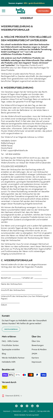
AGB (24, 411)
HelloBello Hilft (8, 362)
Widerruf (32, 411)
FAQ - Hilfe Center (10, 341)
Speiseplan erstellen (11, 349)
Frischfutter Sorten (10, 345)
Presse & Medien (39, 349)
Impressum (36, 362)
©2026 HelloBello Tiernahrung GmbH (26, 415)
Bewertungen (38, 345)
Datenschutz (17, 411)
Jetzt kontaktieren (11, 329)
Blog (4, 353)
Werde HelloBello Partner (13, 358)
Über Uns (36, 341)
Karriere (35, 358)
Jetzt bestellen (43, 11)
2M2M (34, 353)
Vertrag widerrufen (43, 411)
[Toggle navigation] (3, 11)
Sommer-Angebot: (27, 3)
